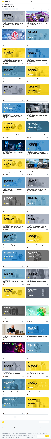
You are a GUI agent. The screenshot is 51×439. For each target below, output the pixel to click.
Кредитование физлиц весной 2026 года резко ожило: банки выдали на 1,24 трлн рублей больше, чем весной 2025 (13, 227)
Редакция (15, 426)
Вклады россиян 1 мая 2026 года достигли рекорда (35, 373)
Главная (3, 4)
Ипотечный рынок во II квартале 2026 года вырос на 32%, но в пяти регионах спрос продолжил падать (13, 134)
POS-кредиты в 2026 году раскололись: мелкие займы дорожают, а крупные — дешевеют (36, 42)
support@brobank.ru (6, 430)
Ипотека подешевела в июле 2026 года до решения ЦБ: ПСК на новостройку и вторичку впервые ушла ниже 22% (13, 172)
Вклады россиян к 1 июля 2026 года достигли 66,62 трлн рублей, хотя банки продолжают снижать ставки (36, 134)
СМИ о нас (15, 424)
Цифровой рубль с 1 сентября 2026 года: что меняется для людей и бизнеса (12, 42)
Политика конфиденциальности (42, 424)
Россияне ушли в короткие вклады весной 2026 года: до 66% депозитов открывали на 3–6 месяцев (13, 208)
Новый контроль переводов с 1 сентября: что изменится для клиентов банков (13, 153)
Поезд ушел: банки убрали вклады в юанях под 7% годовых (13, 318)
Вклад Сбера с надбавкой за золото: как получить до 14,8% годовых (36, 319)
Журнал (10, 1)
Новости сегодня (8, 22)
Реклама (27, 426)
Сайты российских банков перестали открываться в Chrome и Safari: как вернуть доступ (37, 116)
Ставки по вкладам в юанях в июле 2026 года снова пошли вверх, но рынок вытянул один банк (13, 190)
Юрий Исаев (6, 26)
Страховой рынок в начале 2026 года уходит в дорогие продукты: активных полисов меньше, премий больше (36, 245)
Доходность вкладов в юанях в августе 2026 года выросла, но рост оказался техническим (37, 61)
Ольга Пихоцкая (30, 26)
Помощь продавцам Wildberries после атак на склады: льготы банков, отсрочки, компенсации (37, 24)
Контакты (3, 426)
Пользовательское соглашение (42, 426)
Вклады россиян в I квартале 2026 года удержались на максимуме (12, 410)
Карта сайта (39, 427)
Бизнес (25, 1)
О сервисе (3, 424)
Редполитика (16, 427)
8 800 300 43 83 (17, 430)
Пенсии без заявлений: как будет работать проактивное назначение (12, 337)
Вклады (22, 1)
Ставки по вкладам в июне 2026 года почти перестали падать (37, 336)
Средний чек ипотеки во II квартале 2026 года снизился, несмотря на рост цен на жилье (36, 97)
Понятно (47, 436)
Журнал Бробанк (7, 4)
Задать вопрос (40, 1)
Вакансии (27, 424)
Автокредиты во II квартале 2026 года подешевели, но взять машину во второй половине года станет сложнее (13, 61)
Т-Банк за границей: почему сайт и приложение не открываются (35, 172)
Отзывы (3, 427)
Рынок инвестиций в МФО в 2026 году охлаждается (11, 373)
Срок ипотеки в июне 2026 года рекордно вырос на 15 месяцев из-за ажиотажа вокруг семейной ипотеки (13, 97)
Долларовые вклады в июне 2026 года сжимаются (35, 299)
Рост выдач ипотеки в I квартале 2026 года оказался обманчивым (35, 410)
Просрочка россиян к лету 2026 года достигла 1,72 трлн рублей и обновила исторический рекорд (37, 208)
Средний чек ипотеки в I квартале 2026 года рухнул (35, 391)
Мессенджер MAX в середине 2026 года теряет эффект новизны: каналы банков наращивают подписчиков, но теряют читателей (37, 153)
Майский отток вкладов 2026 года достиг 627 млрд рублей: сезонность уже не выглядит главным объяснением (37, 227)
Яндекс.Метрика (42, 436)
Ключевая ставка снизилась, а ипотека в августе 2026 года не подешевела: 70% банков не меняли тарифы (13, 79)
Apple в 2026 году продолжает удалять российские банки (36, 281)
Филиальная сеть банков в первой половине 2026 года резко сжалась (13, 282)
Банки (36, 1)
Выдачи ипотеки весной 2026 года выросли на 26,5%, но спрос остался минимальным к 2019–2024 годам (13, 245)
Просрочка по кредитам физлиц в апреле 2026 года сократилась (11, 392)
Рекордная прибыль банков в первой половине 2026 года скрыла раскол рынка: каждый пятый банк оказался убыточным (12, 116)
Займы (19, 1)
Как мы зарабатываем (29, 427)
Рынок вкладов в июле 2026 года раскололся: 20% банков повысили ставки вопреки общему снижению (36, 190)
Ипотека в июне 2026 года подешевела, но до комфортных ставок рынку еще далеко (12, 300)
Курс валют (33, 1)
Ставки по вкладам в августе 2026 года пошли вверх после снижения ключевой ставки (36, 79)
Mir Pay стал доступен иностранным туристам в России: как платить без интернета (13, 355)
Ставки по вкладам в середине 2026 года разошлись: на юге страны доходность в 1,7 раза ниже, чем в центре (13, 24)
